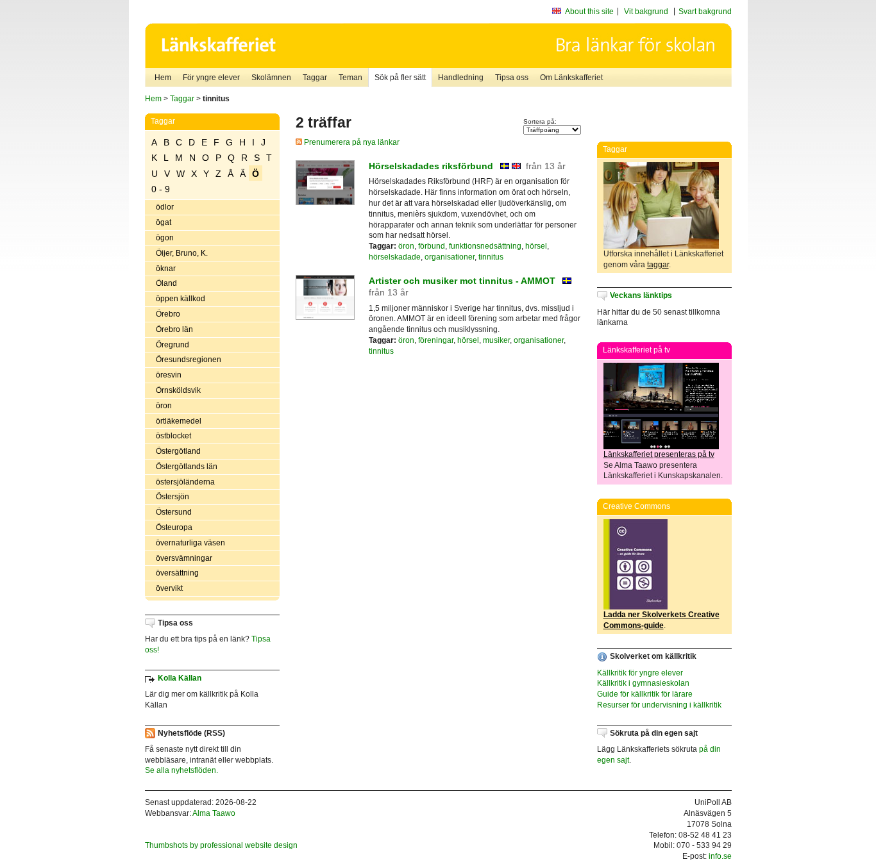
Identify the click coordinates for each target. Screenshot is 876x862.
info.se (720, 856)
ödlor (165, 207)
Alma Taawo (213, 813)
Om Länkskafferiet (571, 77)
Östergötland (178, 451)
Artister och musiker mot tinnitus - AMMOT (462, 281)
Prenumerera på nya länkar (351, 142)
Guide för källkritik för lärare (645, 694)
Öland (166, 283)
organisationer (450, 257)
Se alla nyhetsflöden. (181, 770)
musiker (496, 340)
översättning (177, 572)
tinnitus (490, 257)
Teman (350, 77)
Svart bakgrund (705, 11)
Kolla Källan (179, 678)
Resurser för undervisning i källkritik (659, 704)
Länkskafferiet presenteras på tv (658, 454)
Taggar (315, 77)
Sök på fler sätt (400, 77)
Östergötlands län (186, 466)
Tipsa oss (511, 77)
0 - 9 (160, 189)
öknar (166, 268)
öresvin (168, 374)
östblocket (173, 435)
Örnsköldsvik (178, 390)
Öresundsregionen (188, 359)
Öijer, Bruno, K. (182, 253)
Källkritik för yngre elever (640, 672)
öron (164, 405)
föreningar (435, 340)
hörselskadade (395, 257)
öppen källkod (180, 298)
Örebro (168, 314)
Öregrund (172, 344)
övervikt (169, 588)
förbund (431, 246)
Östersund (174, 512)
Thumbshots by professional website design (221, 845)
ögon (165, 237)
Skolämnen (271, 77)
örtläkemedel (178, 421)
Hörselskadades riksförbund (431, 166)
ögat (163, 222)
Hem (163, 77)
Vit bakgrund (646, 11)
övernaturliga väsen (190, 542)
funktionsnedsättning (485, 246)
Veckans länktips (641, 295)
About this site (589, 11)
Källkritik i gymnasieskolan (643, 683)
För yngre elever (211, 77)
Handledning (461, 77)
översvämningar (184, 558)
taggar (658, 264)
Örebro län (174, 329)
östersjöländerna (185, 481)
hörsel (536, 246)
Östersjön (172, 496)
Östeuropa (174, 527)
